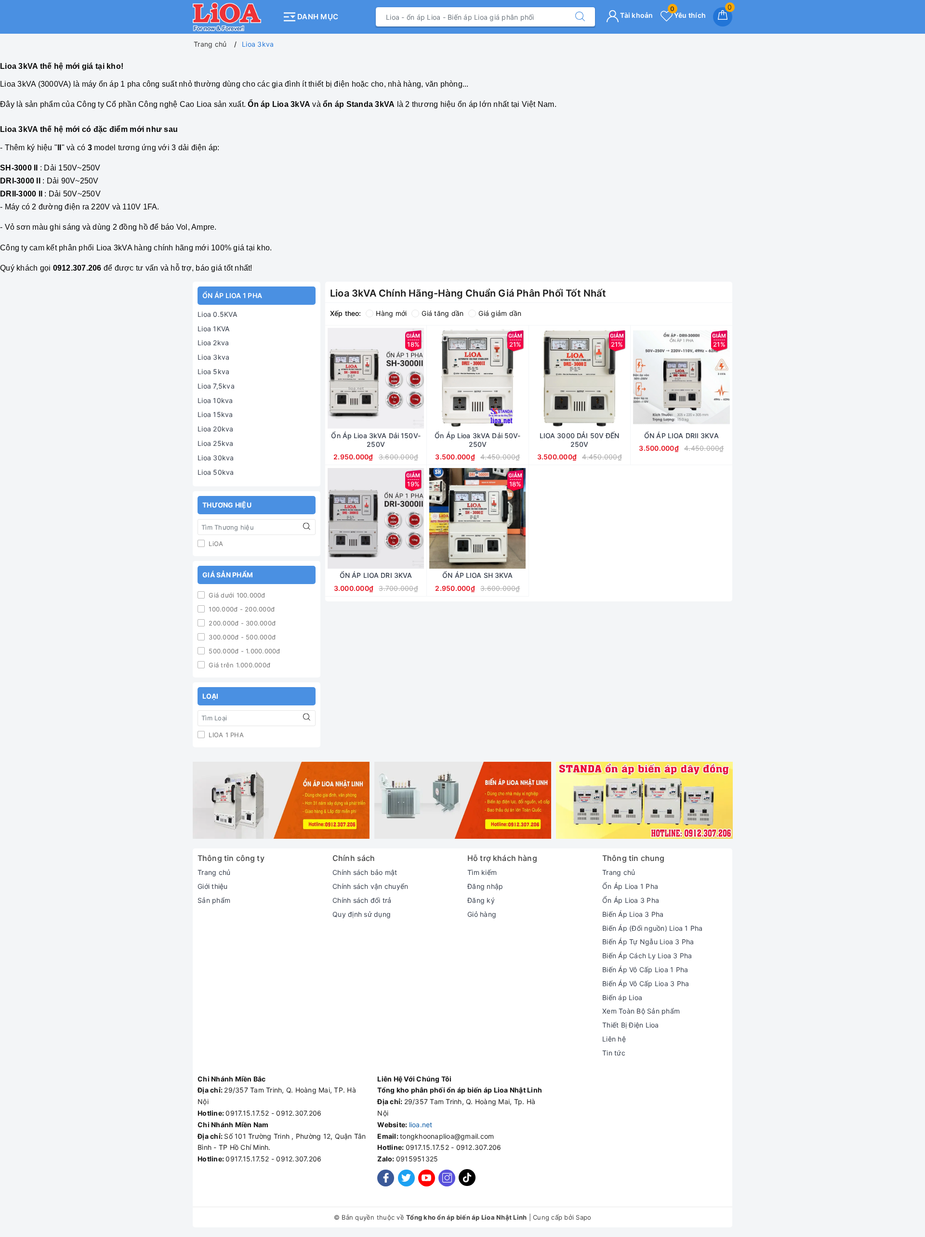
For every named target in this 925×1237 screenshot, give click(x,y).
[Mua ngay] (330, 378)
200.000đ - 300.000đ (241, 623)
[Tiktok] (467, 1183)
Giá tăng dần (442, 313)
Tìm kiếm (482, 872)
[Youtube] (426, 1178)
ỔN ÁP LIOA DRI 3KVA (376, 575)
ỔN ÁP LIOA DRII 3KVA (681, 435)
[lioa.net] (235, 16)
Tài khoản (636, 15)
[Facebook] (385, 1178)
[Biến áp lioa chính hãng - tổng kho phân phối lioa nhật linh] (462, 800)
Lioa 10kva (215, 400)
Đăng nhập (485, 886)
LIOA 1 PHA (225, 735)
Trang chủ (214, 872)
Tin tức (613, 1053)
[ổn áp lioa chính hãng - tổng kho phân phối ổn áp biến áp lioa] (281, 800)
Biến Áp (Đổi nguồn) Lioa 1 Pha (652, 928)
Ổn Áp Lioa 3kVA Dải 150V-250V (376, 439)
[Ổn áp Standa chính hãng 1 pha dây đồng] (644, 800)
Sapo (583, 1217)
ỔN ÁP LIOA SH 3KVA (477, 575)
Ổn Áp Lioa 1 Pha (630, 886)
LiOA (215, 543)
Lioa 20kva (216, 429)
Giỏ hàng (481, 914)
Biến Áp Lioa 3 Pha (633, 914)
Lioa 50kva (216, 472)
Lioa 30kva (216, 458)
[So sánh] (421, 378)
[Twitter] (406, 1178)
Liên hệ (614, 1039)
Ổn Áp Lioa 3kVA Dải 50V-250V (477, 439)
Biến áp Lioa (622, 997)
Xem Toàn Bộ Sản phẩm (641, 1011)
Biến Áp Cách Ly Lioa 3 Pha (647, 955)
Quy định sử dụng (361, 914)
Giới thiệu (213, 886)
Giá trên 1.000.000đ (238, 665)
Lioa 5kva (213, 371)
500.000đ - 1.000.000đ (243, 651)
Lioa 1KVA (213, 329)
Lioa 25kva (216, 443)
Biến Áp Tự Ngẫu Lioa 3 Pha (648, 942)
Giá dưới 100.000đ (236, 595)
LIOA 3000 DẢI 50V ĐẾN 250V (580, 439)
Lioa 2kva (213, 343)
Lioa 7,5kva (216, 386)
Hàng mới (391, 313)
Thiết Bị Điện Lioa (630, 1025)
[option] (281, 800)
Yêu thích (688, 15)
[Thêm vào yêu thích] (351, 378)
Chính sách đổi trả (362, 900)
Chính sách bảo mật (364, 872)
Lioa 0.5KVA (217, 314)
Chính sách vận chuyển (370, 886)
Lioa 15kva (215, 414)
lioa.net (421, 1124)
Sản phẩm (214, 900)
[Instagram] (446, 1178)
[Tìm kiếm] (580, 16)
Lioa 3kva (213, 357)
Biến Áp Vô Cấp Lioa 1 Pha (645, 969)
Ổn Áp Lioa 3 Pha (630, 900)
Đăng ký (481, 900)
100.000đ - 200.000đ (241, 609)
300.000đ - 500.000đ (241, 637)
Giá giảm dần (499, 313)
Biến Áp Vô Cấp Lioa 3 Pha (645, 983)
